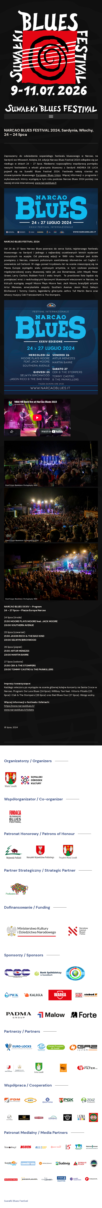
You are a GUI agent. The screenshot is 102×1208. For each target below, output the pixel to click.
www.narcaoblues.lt (45, 183)
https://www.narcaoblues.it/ (19, 706)
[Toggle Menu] (51, 116)
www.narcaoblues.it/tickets (19, 709)
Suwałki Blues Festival (16, 1201)
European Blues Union (48, 175)
